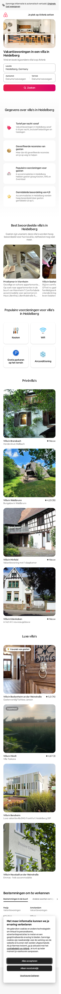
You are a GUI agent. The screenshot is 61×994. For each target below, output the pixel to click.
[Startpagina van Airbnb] (5, 14)
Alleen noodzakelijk (29, 968)
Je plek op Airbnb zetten (41, 14)
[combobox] (29, 69)
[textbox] (16, 79)
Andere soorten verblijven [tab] (44, 899)
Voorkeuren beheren (29, 975)
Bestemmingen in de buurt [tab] (15, 899)
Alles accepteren (29, 961)
